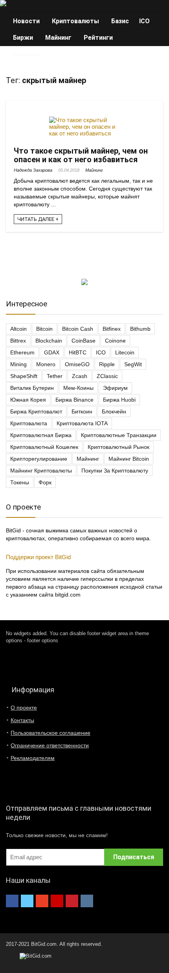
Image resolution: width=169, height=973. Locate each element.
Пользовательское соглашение (50, 733)
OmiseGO (77, 364)
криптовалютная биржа (41, 435)
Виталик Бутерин (32, 388)
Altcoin (18, 329)
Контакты (22, 720)
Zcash (79, 376)
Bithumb (140, 329)
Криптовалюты (75, 21)
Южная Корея (28, 400)
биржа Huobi (119, 400)
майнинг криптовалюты (41, 470)
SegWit (133, 364)
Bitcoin (44, 329)
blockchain (48, 340)
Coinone (115, 340)
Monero (45, 364)
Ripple (107, 364)
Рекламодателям (33, 758)
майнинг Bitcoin (128, 459)
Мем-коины (78, 388)
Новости (26, 21)
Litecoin (124, 352)
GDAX (51, 352)
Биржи (23, 37)
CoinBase (84, 340)
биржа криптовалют (36, 411)
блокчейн (114, 411)
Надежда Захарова (33, 170)
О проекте (24, 707)
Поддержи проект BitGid (38, 557)
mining (18, 364)
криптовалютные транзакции (118, 435)
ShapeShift (23, 376)
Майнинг (58, 37)
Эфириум (115, 388)
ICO (144, 21)
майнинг (88, 459)
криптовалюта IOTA (82, 423)
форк (45, 482)
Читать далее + (38, 219)
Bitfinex (112, 329)
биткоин (82, 411)
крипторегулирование (38, 459)
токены (19, 482)
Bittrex (18, 340)
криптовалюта (28, 423)
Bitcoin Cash (77, 329)
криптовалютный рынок (118, 447)
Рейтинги (98, 37)
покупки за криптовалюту (114, 470)
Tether (54, 376)
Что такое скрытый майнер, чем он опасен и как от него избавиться (81, 155)
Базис (120, 21)
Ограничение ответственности (50, 745)
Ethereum (22, 352)
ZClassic (107, 376)
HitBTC (77, 352)
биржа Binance (74, 400)
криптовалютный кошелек (44, 447)
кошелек (26, 54)
